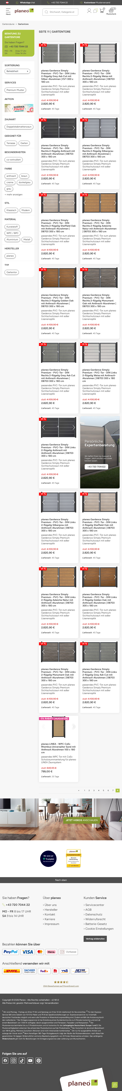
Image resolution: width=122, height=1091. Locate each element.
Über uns (51, 905)
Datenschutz (93, 914)
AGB (88, 909)
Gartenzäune (8, 24)
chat (27, 3)
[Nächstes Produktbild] (74, 53)
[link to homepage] (24, 10)
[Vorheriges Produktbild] (43, 53)
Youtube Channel (74, 813)
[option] (58, 53)
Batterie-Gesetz (96, 924)
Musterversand (97, 3)
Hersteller (51, 909)
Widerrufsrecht (95, 919)
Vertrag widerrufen (95, 938)
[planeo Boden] (83, 1083)
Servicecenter (94, 905)
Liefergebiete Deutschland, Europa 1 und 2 (80, 1025)
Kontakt (50, 914)
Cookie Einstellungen (99, 928)
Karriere (50, 919)
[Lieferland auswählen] (7, 2)
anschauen (82, 820)
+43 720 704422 (96, 466)
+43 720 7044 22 (59, 3)
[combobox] (62, 12)
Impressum (52, 924)
